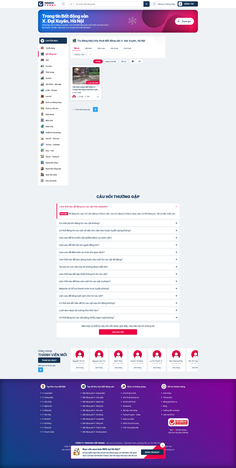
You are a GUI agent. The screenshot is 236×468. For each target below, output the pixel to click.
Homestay (127, 406)
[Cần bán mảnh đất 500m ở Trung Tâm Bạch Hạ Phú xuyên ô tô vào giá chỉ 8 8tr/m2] (86, 75)
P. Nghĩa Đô (47, 406)
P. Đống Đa (46, 410)
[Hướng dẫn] (63, 3)
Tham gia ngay (49, 360)
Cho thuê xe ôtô (129, 393)
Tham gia (186, 21)
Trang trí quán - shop (131, 414)
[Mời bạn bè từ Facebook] (40, 369)
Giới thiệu (167, 393)
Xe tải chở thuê (129, 401)
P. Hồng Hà (46, 427)
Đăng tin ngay (152, 452)
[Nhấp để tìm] (146, 4)
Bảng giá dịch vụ (170, 401)
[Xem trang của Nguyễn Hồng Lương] (74, 96)
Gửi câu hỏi (118, 332)
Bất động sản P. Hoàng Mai (94, 393)
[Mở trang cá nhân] (80, 354)
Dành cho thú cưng (131, 423)
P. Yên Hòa (46, 414)
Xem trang (79, 367)
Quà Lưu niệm (128, 419)
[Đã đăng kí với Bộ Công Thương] (178, 425)
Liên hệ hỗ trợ (168, 414)
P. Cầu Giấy (47, 401)
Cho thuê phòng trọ (131, 397)
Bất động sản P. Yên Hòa (93, 410)
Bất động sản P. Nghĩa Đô (93, 401)
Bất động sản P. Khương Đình (95, 431)
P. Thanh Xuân (48, 431)
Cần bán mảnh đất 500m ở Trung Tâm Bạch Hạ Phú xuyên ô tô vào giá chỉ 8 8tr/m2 (86, 88)
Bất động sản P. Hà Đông (93, 414)
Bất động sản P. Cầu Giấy (93, 397)
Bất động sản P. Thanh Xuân (94, 427)
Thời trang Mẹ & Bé (130, 427)
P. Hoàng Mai (47, 397)
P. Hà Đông (46, 423)
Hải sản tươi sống (130, 410)
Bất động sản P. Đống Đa (93, 406)
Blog (165, 406)
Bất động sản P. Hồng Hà (93, 423)
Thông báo (167, 397)
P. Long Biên (47, 393)
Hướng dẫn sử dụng (171, 410)
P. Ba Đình (46, 419)
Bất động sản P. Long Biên (93, 419)
